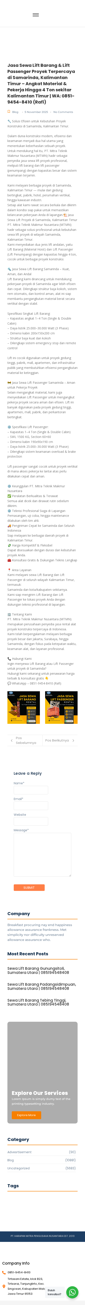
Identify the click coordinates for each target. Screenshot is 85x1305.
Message (21, 830)
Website (20, 814)
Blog (15, 112)
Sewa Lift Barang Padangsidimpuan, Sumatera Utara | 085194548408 (41, 986)
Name (19, 783)
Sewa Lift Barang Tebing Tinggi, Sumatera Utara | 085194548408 (38, 1002)
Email (18, 799)
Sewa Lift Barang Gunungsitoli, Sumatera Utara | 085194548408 (38, 970)
